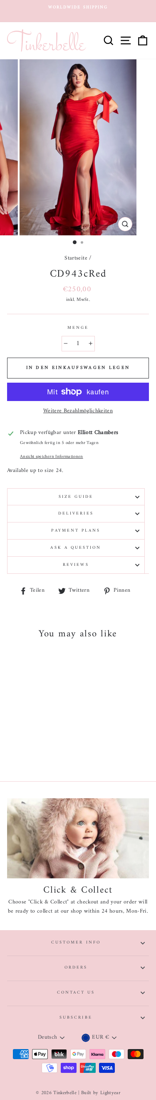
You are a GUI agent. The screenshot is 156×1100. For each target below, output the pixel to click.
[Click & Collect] (78, 838)
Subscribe (75, 1017)
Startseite (75, 258)
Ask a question (75, 547)
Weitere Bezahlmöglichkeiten (78, 411)
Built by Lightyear (100, 1093)
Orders (75, 967)
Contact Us (76, 992)
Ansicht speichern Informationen (51, 456)
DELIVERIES (76, 513)
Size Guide (76, 496)
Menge (78, 328)
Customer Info (76, 942)
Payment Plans (75, 530)
